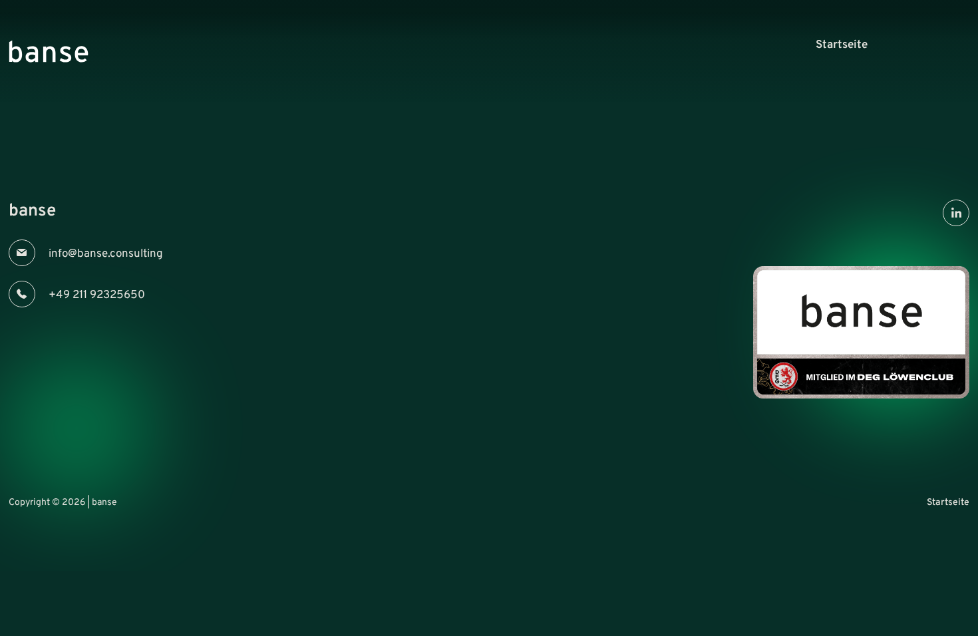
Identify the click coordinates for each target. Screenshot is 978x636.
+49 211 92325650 (97, 295)
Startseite (842, 45)
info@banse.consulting (106, 254)
